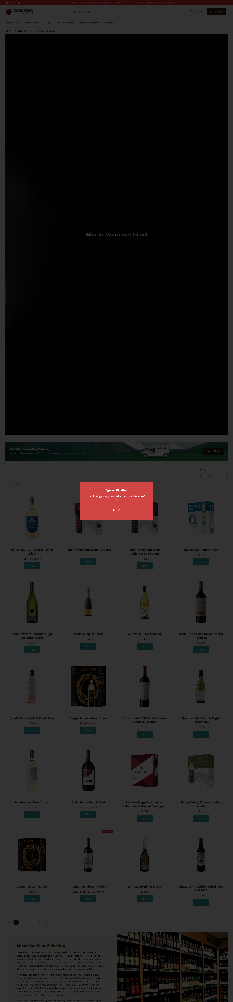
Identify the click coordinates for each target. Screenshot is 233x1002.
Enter (116, 510)
